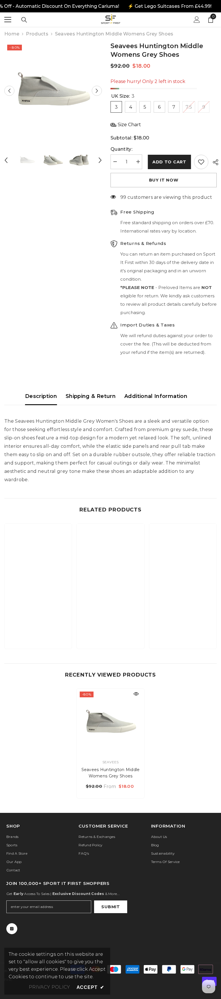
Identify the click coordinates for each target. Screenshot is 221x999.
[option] (53, 90)
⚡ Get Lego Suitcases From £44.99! (170, 6)
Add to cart (168, 162)
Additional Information (155, 396)
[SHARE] (213, 162)
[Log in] (197, 19)
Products (37, 34)
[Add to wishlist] (201, 162)
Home (11, 34)
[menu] (7, 19)
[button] (9, 91)
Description (41, 396)
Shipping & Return (91, 396)
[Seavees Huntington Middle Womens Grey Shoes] (110, 722)
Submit (110, 906)
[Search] (24, 19)
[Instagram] (11, 928)
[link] (38, 626)
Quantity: (121, 149)
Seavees (110, 762)
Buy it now (163, 180)
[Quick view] (136, 694)
